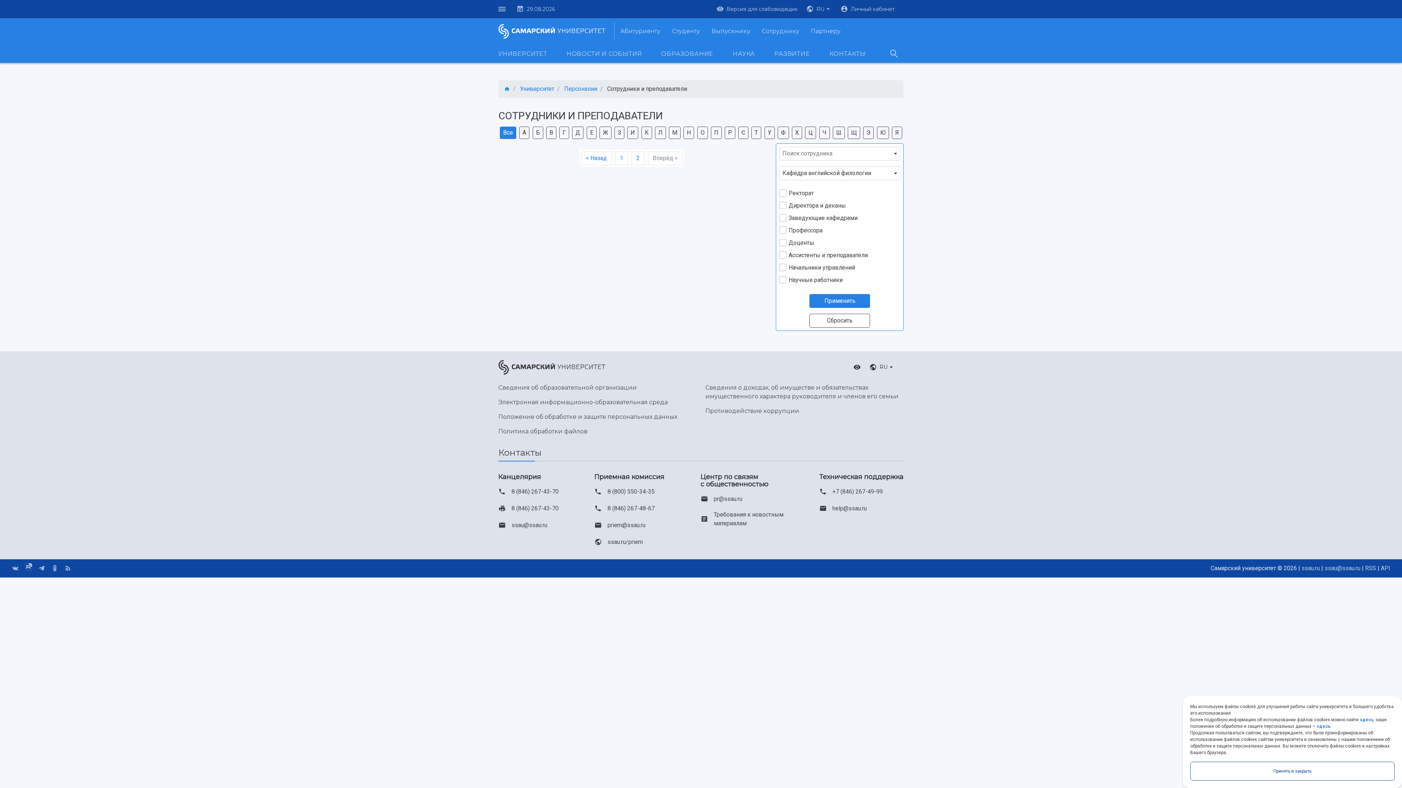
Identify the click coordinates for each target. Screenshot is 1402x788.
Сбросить (840, 320)
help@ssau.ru (849, 508)
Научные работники (816, 280)
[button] (819, 9)
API (1385, 568)
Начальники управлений (822, 267)
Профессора (806, 230)
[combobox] (839, 154)
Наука (744, 53)
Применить (839, 300)
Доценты (801, 242)
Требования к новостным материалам (749, 519)
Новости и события (604, 53)
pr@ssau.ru (728, 498)
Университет (522, 53)
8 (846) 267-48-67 (631, 508)
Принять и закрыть (1292, 771)
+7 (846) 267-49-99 (857, 491)
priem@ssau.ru (627, 525)
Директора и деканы (817, 205)
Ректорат (801, 193)
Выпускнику (731, 31)
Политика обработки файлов (542, 431)
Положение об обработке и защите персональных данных (587, 416)
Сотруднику (780, 31)
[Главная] (507, 89)
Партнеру (825, 31)
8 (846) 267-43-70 (535, 491)
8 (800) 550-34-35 (631, 491)
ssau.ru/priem (625, 541)
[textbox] (839, 153)
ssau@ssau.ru (529, 525)
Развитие (792, 53)
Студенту (686, 31)
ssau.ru (1311, 568)
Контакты (848, 53)
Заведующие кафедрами (823, 218)
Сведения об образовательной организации (567, 387)
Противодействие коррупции (752, 410)
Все (508, 132)
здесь (1367, 719)
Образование (687, 53)
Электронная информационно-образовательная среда (583, 402)
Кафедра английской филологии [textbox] (826, 173)
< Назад (596, 158)
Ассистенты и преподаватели (828, 255)
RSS (1370, 568)
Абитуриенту (640, 31)
